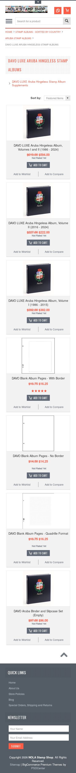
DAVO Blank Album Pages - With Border (38, 378)
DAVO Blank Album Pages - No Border (38, 456)
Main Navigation (9, 21)
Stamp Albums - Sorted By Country (38, 31)
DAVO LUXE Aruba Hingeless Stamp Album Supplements (39, 83)
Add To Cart (40, 165)
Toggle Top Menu (38, 2)
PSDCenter (38, 768)
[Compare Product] (57, 10)
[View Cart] (67, 10)
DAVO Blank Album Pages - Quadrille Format (38, 533)
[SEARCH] (67, 21)
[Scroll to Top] (65, 655)
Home (8, 31)
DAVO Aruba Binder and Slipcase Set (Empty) (38, 613)
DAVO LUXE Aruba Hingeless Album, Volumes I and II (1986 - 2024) (38, 147)
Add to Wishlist (22, 174)
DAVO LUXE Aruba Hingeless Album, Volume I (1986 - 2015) (38, 302)
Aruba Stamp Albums (18, 38)
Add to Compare (54, 174)
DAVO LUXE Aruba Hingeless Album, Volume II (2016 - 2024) (38, 225)
